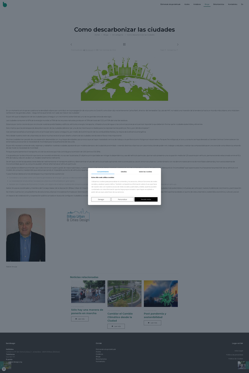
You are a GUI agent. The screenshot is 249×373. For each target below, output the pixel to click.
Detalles (124, 172)
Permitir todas (146, 199)
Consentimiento (103, 172)
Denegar (101, 199)
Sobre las (145, 172)
